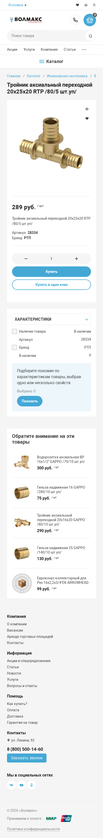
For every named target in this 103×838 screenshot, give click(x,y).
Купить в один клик (52, 285)
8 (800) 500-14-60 (75, 20)
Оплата (13, 710)
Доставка (15, 716)
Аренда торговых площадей (30, 637)
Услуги (29, 49)
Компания (49, 49)
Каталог (33, 76)
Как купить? (17, 704)
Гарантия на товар (22, 723)
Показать (30, 401)
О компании (17, 624)
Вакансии (15, 630)
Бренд (24, 347)
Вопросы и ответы (22, 686)
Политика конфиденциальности (33, 829)
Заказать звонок (27, 758)
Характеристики (33, 319)
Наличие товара (32, 331)
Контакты (15, 643)
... (84, 48)
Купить (52, 272)
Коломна (15, 5)
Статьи (70, 49)
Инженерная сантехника (67, 76)
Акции (12, 49)
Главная (13, 76)
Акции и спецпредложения (28, 661)
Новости (14, 673)
